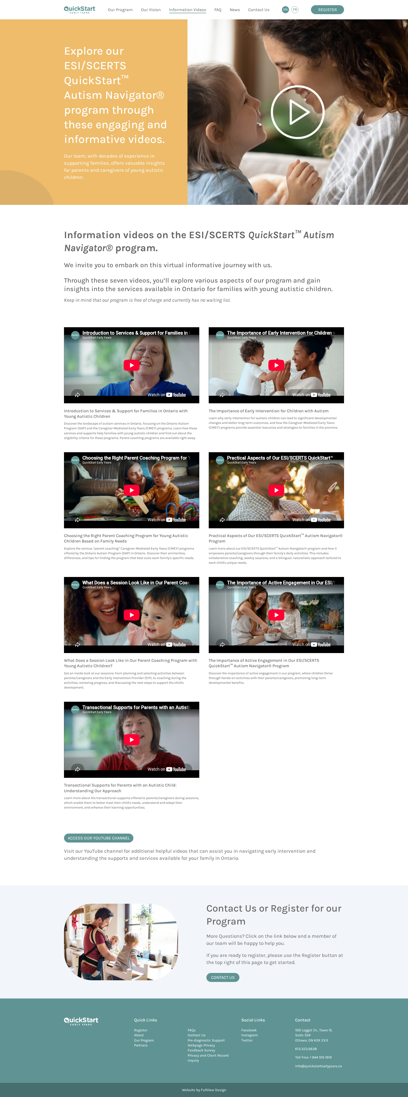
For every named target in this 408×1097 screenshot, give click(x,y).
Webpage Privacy (201, 1045)
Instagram (249, 1035)
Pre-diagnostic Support (206, 1040)
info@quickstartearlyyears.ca (318, 1066)
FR (295, 10)
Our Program (120, 9)
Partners (141, 1045)
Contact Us (258, 9)
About (139, 1035)
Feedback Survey (201, 1050)
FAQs (192, 1030)
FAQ (217, 9)
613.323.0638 (306, 1049)
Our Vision (151, 9)
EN (286, 10)
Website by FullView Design (204, 1090)
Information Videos (187, 9)
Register (327, 9)
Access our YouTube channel (99, 838)
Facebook (249, 1030)
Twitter (247, 1040)
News (235, 9)
